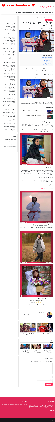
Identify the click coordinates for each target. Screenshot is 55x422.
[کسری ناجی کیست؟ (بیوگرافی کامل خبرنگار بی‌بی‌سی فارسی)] (50, 117)
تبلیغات (52, 413)
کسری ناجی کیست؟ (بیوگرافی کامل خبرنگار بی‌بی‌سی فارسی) (36, 115)
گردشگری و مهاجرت (18, 12)
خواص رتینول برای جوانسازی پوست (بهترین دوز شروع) (10, 21)
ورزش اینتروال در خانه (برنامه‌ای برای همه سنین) (9, 102)
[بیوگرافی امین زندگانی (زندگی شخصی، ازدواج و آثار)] (25, 346)
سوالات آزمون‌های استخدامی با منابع (10, 139)
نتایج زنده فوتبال (13, 143)
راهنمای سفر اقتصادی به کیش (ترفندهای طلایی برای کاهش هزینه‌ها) (9, 66)
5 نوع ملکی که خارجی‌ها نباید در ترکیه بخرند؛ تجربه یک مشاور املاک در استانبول (9, 104)
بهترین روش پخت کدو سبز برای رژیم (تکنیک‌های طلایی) (9, 38)
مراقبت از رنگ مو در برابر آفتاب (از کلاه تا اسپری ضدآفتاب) (9, 49)
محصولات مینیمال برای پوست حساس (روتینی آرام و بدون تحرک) (9, 74)
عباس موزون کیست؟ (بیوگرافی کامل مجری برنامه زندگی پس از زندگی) (34, 110)
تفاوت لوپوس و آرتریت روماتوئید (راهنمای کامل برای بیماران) (9, 63)
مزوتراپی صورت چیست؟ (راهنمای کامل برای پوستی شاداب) (9, 88)
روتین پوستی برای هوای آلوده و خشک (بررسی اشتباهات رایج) (9, 24)
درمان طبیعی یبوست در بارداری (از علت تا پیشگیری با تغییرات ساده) (9, 129)
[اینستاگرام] (42, 316)
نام (52, 375)
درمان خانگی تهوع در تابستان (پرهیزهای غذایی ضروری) (9, 68)
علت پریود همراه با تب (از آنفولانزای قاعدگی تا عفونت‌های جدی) (10, 121)
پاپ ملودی (14, 150)
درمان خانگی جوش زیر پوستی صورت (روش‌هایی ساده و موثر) (9, 60)
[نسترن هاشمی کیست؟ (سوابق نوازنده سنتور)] (36, 346)
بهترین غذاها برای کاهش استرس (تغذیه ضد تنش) (9, 30)
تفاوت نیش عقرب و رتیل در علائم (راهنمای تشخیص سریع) (10, 32)
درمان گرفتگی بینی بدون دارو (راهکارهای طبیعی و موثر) (9, 118)
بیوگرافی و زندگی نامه (42, 17)
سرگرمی (32, 12)
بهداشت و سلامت (41, 12)
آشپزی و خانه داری (48, 12)
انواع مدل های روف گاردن (12, 141)
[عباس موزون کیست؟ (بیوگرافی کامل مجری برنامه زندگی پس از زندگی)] (50, 112)
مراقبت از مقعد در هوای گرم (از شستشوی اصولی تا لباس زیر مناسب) (8, 46)
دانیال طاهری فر (49, 28)
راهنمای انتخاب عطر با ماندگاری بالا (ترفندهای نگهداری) (10, 93)
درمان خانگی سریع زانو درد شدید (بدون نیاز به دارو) (9, 55)
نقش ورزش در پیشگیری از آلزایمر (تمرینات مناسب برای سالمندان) (10, 57)
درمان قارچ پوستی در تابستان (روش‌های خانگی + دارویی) (9, 41)
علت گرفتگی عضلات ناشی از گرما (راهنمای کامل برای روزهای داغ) (8, 110)
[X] (44, 316)
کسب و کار (24, 12)
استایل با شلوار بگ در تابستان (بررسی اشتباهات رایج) (9, 96)
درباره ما (52, 415)
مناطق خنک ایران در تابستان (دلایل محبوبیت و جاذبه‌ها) (9, 91)
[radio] (41, 302)
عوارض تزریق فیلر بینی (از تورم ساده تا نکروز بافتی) (9, 80)
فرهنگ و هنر (28, 12)
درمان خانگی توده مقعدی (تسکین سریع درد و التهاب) (9, 27)
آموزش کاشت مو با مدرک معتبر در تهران (10, 146)
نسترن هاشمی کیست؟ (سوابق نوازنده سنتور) (37, 350)
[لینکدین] (43, 316)
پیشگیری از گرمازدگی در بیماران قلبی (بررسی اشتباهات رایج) (9, 71)
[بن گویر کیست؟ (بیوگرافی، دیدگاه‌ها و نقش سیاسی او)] (48, 346)
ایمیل (51, 379)
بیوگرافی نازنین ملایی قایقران (45, 188)
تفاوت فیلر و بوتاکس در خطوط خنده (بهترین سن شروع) (9, 85)
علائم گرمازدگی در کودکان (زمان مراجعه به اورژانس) (9, 113)
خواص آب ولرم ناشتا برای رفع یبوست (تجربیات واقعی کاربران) (9, 124)
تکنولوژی (36, 12)
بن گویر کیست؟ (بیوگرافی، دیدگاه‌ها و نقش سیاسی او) (48, 350)
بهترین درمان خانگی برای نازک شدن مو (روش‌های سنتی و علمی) (9, 82)
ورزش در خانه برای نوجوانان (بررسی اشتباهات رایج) (10, 52)
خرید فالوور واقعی (13, 148)
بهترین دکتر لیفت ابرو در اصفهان (11, 144)
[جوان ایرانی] (47, 6)
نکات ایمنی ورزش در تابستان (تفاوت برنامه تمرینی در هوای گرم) (9, 99)
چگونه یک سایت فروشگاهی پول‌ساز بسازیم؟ (9, 127)
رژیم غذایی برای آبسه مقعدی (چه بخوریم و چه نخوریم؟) (9, 43)
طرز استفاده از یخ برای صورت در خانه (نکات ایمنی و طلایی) (9, 35)
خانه (51, 17)
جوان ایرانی (38, 420)
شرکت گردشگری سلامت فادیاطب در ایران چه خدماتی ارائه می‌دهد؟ (9, 116)
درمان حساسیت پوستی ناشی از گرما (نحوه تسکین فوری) (9, 77)
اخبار (53, 12)
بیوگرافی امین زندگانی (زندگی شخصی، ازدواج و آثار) (25, 350)
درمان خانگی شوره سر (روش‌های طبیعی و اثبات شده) (9, 107)
